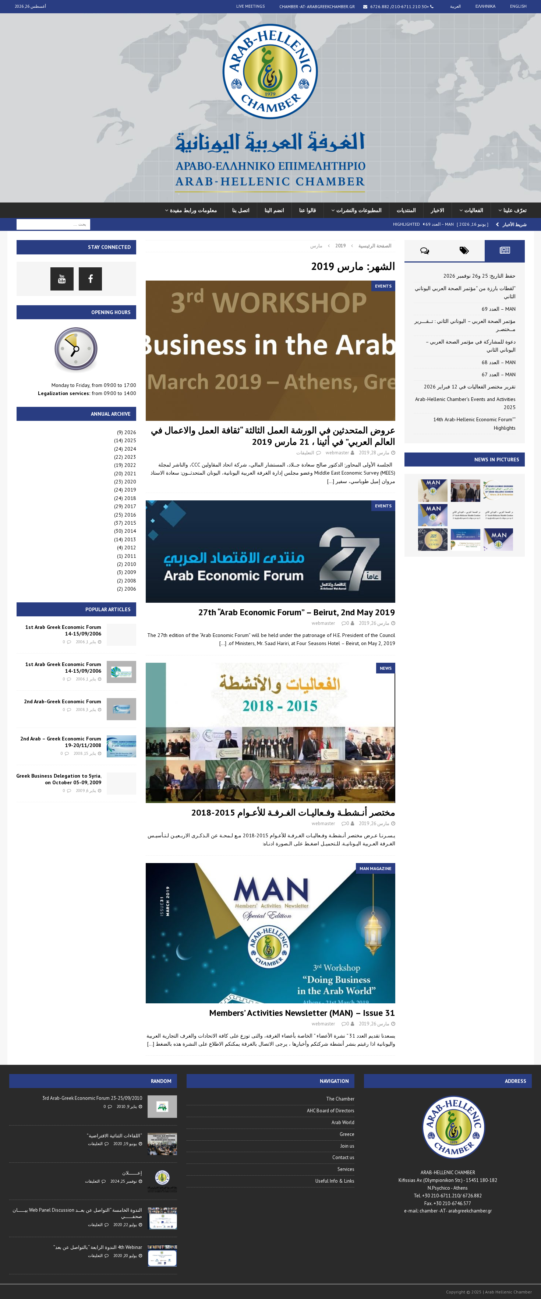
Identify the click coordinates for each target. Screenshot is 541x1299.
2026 (130, 432)
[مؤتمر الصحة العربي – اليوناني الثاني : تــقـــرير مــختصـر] (498, 515)
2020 (130, 481)
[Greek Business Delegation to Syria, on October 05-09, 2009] (121, 783)
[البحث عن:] (53, 224)
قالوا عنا (307, 210)
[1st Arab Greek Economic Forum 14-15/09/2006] (121, 635)
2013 (130, 539)
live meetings (250, 6)
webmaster (337, 453)
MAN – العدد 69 (499, 309)
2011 (130, 556)
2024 (130, 449)
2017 (130, 506)
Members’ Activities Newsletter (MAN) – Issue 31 (302, 1012)
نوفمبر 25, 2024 (123, 1181)
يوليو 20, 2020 (125, 1255)
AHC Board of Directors (330, 1111)
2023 (130, 457)
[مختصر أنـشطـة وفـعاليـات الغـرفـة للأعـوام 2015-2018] (270, 733)
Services (345, 1169)
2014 (130, 531)
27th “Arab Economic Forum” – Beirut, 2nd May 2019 (296, 612)
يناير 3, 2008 (86, 709)
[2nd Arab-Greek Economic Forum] (121, 709)
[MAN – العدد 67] (498, 539)
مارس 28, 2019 (374, 453)
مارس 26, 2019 (374, 623)
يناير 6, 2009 (86, 790)
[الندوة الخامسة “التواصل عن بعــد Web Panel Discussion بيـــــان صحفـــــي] (162, 1218)
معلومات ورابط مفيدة (193, 210)
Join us (347, 1146)
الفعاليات (473, 210)
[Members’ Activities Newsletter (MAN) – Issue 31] (270, 933)
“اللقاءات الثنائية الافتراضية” (114, 1136)
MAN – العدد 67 (499, 374)
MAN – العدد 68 (499, 362)
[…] (330, 481)
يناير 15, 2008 (85, 753)
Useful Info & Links (334, 1181)
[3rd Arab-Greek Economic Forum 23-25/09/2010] (162, 1106)
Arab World (343, 1122)
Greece (347, 1134)
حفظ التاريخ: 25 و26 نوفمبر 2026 (479, 275)
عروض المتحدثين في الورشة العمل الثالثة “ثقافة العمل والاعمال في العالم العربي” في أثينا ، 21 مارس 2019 (273, 436)
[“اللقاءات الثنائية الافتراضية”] (162, 1144)
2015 (130, 523)
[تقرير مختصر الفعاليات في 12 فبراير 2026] (465, 539)
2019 (130, 489)
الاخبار (437, 210)
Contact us (343, 1157)
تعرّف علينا (515, 210)
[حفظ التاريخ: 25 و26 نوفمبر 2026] (498, 490)
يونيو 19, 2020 (125, 1143)
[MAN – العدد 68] (433, 515)
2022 (130, 465)
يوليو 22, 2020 (125, 1224)
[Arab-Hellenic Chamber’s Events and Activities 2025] (433, 539)
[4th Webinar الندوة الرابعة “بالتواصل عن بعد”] (162, 1256)
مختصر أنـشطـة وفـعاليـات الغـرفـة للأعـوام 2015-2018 (293, 812)
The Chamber (340, 1099)
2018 (130, 498)
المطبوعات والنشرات (359, 210)
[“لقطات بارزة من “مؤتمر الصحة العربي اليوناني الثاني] (465, 490)
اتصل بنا (241, 210)
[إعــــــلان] (162, 1181)
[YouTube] (62, 279)
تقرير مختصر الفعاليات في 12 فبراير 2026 (470, 386)
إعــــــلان (132, 1173)
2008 (130, 580)
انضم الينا (274, 210)
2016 (130, 514)
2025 (130, 440)
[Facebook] (90, 279)
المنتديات (406, 210)
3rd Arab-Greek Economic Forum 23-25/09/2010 (92, 1098)
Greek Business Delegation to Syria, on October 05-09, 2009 (58, 779)
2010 (130, 564)
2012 (130, 547)
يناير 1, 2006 (86, 641)
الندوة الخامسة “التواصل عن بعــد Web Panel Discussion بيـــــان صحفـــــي (77, 1213)
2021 (130, 473)
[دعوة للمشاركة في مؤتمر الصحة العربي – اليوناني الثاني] (465, 515)
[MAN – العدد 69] (433, 490)
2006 (130, 588)
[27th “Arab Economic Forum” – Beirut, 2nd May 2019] (270, 551)
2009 (130, 572)
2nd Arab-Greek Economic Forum (62, 701)
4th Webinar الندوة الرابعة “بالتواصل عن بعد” (97, 1247)
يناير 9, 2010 (127, 1106)
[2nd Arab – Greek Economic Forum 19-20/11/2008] (121, 746)
